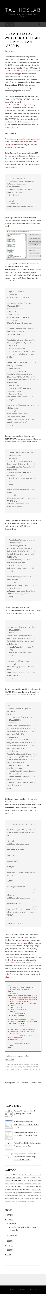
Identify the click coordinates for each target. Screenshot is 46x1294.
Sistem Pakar (18, 1195)
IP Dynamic (19, 1183)
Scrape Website (9, 1195)
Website (32, 1198)
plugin (20, 1192)
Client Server (10, 1177)
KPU (23, 1067)
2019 (9, 1254)
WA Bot (17, 1198)
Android (14, 1175)
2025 (9, 1215)
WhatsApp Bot (16, 1201)
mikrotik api (20, 1190)
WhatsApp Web (24, 1201)
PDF (12, 1192)
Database (26, 1177)
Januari (11, 1236)
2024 (9, 1220)
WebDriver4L (24, 142)
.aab (6, 1174)
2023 (9, 1241)
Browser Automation (20, 1064)
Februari (12, 1223)
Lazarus (29, 1067)
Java (25, 1183)
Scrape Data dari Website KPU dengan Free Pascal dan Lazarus (22, 40)
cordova (19, 1177)
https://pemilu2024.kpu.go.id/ (15, 71)
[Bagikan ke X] (10, 1059)
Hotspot (30, 1181)
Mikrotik (13, 1190)
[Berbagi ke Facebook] (13, 1059)
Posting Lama (36, 1083)
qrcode (35, 1192)
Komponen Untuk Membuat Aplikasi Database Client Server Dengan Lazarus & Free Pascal (26, 1156)
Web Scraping (16, 1070)
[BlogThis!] (8, 1059)
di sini (14, 960)
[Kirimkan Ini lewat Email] (6, 1059)
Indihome (12, 1183)
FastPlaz (7, 1181)
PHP (16, 1192)
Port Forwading (27, 1192)
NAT (33, 1189)
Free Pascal (33, 1064)
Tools (40, 1195)
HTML (35, 1181)
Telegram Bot (34, 1195)
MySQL (28, 1190)
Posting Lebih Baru (12, 1083)
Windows (31, 1201)
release (39, 1192)
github (7, 977)
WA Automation (9, 1198)
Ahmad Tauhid (35, 1070)
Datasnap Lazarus (35, 1177)
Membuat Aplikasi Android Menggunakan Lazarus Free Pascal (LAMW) (26, 1124)
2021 (9, 1246)
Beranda (25, 1083)
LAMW (10, 1187)
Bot (23, 1174)
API (20, 1174)
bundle (39, 1174)
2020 (9, 1250)
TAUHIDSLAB (23, 10)
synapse (24, 943)
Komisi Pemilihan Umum (13, 1067)
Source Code (26, 1195)
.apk (9, 1174)
